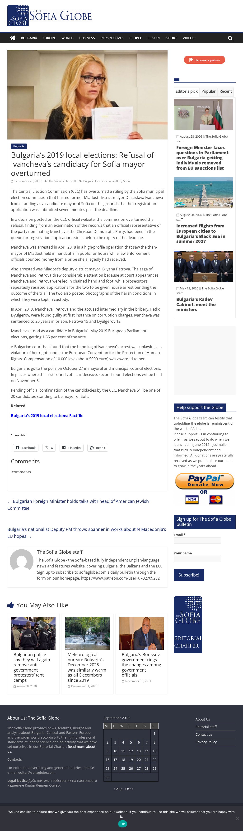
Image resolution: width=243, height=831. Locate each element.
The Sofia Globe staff (63, 181)
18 (123, 759)
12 (131, 751)
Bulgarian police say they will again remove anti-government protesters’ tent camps (32, 667)
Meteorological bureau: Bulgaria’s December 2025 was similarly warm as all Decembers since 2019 (87, 667)
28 (147, 768)
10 (115, 751)
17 (115, 759)
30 (107, 777)
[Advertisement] (205, 360)
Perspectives (112, 38)
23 (107, 768)
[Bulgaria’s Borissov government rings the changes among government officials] (141, 620)
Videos (189, 38)
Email (180, 535)
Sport (171, 38)
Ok (123, 824)
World (67, 38)
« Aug (118, 789)
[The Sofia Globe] (12, 38)
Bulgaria (29, 38)
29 (154, 768)
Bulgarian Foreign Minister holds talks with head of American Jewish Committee (78, 504)
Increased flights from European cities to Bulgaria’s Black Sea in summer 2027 (200, 233)
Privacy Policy (206, 742)
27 (139, 768)
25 (123, 768)
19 (131, 759)
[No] (237, 818)
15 (154, 751)
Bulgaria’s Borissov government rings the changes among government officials (141, 665)
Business (87, 38)
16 (107, 759)
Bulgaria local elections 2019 (102, 181)
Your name (183, 553)
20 (139, 759)
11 (123, 751)
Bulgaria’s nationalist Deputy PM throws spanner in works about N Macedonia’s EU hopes (86, 532)
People (135, 38)
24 (115, 768)
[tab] (187, 92)
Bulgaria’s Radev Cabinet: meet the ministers (196, 304)
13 (139, 751)
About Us (203, 719)
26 (131, 768)
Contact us (204, 734)
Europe (49, 38)
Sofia (126, 181)
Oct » (129, 789)
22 (154, 759)
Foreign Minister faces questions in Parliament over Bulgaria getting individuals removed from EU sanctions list (202, 157)
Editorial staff (206, 727)
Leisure (154, 38)
